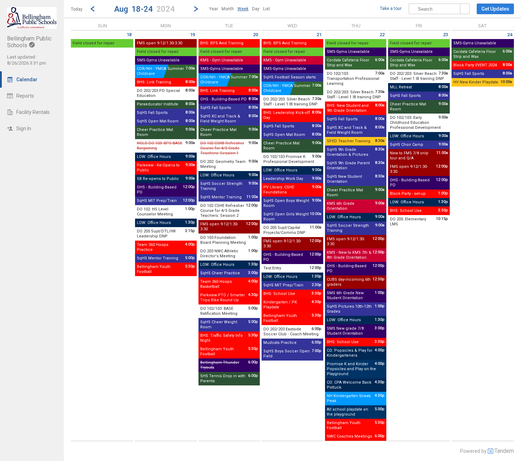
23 (445, 34)
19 (192, 34)
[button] (144, 9)
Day (255, 8)
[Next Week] (196, 9)
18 (129, 34)
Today (77, 9)
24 (509, 34)
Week (242, 8)
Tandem (504, 451)
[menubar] (239, 9)
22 (382, 34)
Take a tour (391, 8)
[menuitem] (213, 9)
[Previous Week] (92, 9)
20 (255, 34)
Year (213, 8)
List (266, 8)
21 (318, 34)
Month (228, 8)
